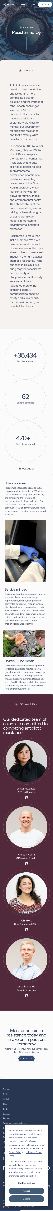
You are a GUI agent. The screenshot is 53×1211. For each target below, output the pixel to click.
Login (32, 4)
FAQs (5, 1109)
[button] (23, 4)
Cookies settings (26, 1183)
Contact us (45, 4)
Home (5, 1094)
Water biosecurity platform (14, 1123)
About (6, 1099)
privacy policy (9, 1206)
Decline (26, 1198)
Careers (6, 1114)
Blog (5, 1104)
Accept (26, 1190)
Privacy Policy (15, 1152)
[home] (9, 4)
